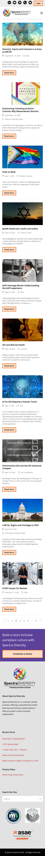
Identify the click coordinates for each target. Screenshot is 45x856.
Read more (9, 72)
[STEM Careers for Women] (22, 573)
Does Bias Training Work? (13, 738)
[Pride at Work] (22, 156)
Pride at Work (9, 172)
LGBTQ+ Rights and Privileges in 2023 (20, 525)
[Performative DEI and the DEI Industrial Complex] (22, 450)
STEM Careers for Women (14, 588)
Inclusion (24, 349)
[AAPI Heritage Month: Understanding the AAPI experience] (22, 270)
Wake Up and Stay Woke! (13, 755)
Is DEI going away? (10, 744)
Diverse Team (26, 233)
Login (38, 3)
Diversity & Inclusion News (15, 533)
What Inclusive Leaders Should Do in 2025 (20, 760)
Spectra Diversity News (14, 119)
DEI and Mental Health (13, 345)
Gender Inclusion (26, 176)
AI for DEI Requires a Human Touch (19, 401)
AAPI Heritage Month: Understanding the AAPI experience (20, 287)
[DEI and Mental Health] (22, 330)
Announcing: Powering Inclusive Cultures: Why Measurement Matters (20, 110)
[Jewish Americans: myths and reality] (22, 213)
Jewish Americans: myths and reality (20, 228)
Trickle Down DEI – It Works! (14, 749)
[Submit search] (40, 799)
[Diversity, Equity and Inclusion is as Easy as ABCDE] (22, 34)
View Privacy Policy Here (12, 774)
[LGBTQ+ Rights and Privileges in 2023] (22, 510)
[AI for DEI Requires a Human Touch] (22, 386)
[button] (41, 13)
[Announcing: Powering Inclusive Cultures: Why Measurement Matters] (22, 93)
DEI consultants (27, 472)
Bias (27, 56)
